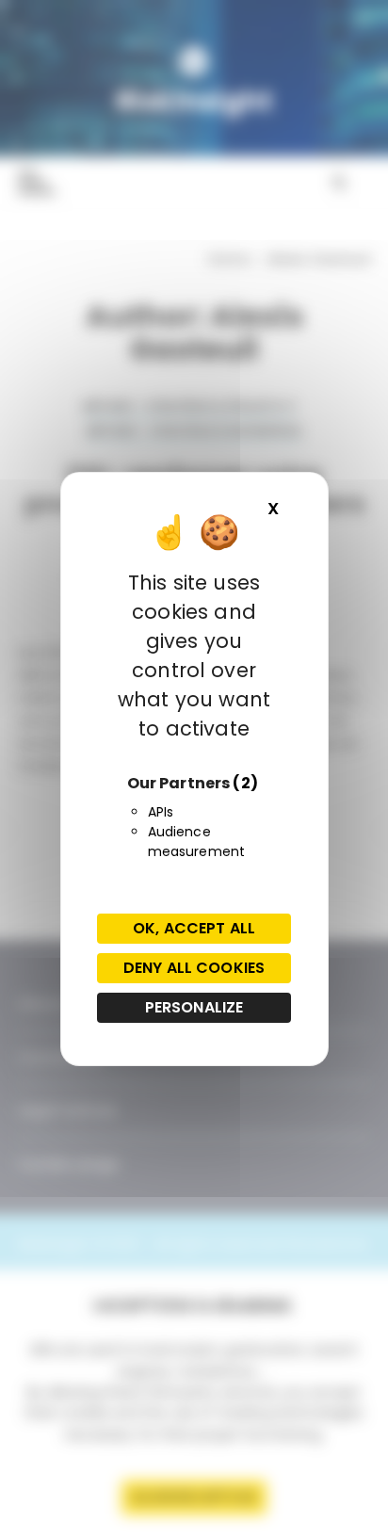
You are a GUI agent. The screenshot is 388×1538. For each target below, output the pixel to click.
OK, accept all (194, 928)
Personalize (194, 1007)
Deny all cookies (194, 968)
